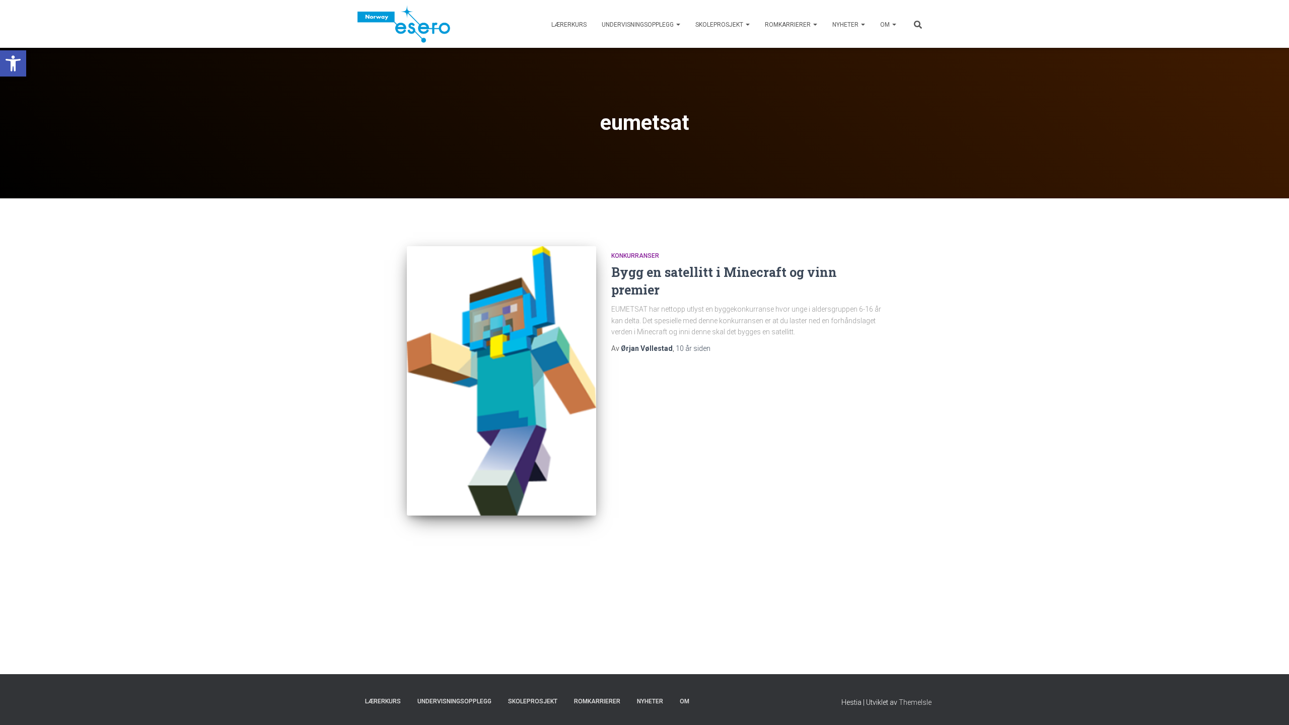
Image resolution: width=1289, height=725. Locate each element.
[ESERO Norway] (404, 24)
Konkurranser (635, 255)
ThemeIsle (915, 702)
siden (693, 348)
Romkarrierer (788, 24)
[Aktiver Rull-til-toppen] (1269, 704)
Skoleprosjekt (720, 24)
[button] (13, 63)
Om (885, 24)
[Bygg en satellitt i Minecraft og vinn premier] (501, 381)
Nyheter (846, 24)
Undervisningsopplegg (638, 24)
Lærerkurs (569, 24)
